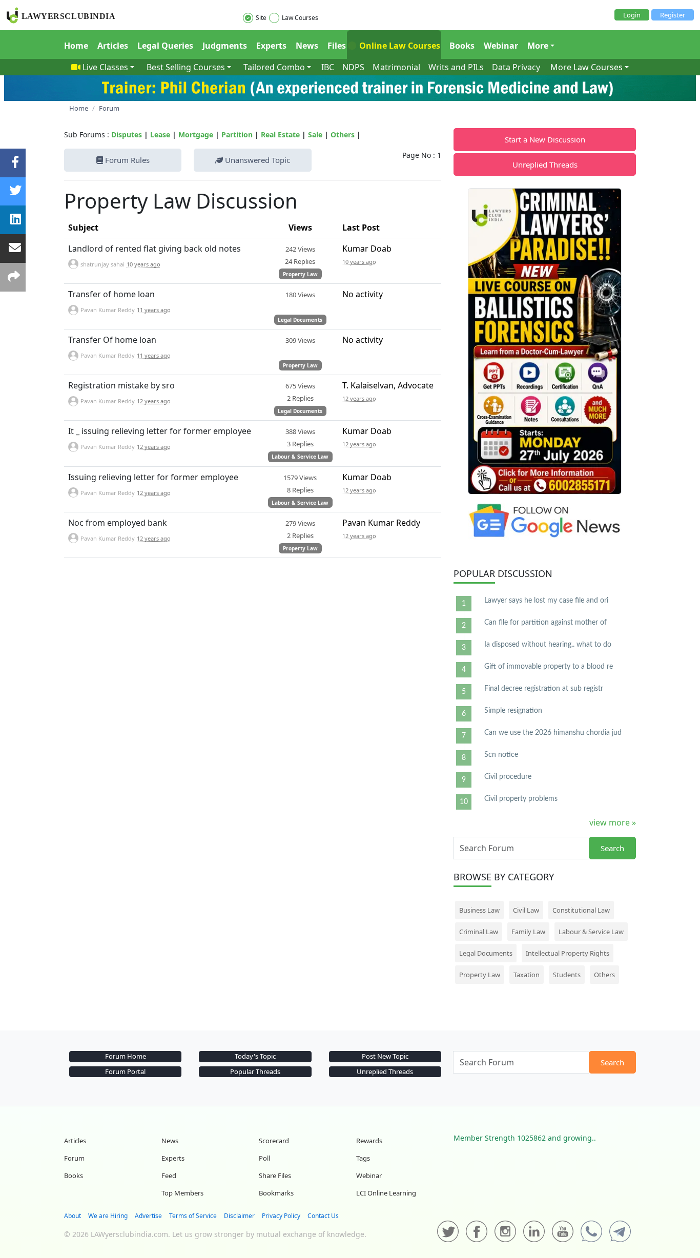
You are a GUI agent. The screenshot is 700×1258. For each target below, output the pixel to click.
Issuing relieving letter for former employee (153, 477)
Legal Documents (300, 319)
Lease (160, 134)
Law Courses (300, 17)
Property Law (300, 274)
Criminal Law (478, 931)
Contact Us (323, 1215)
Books (462, 45)
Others (343, 134)
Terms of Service (193, 1215)
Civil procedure (507, 776)
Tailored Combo (274, 67)
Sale (315, 134)
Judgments (224, 45)
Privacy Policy (281, 1215)
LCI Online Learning (386, 1193)
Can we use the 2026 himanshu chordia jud (553, 732)
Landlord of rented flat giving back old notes (154, 248)
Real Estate (280, 134)
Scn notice (501, 754)
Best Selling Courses (186, 67)
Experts (271, 45)
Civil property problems (521, 798)
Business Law (479, 910)
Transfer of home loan (111, 294)
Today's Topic (255, 1056)
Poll (264, 1158)
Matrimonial (396, 67)
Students (567, 974)
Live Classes (105, 67)
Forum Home (125, 1056)
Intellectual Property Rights (567, 953)
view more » (612, 822)
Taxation (526, 974)
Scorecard (274, 1140)
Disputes (126, 134)
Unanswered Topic (256, 160)
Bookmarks (276, 1193)
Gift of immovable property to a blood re (548, 666)
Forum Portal (125, 1071)
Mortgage (195, 134)
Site (261, 17)
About (72, 1215)
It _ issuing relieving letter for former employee (159, 431)
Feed (168, 1175)
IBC (327, 67)
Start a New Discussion (545, 139)
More (537, 45)
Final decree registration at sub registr (543, 688)
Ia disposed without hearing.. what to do (547, 644)
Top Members (182, 1193)
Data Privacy (516, 67)
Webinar (501, 45)
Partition (237, 134)
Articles (112, 45)
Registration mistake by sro (121, 385)
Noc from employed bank (117, 522)
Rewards (369, 1140)
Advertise (148, 1215)
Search (612, 848)
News (307, 45)
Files (336, 45)
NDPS (353, 67)
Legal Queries (165, 45)
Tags (363, 1158)
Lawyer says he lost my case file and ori (546, 600)
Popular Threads (255, 1071)
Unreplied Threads (545, 164)
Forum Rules (126, 160)
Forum (74, 1158)
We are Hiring (108, 1215)
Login (632, 14)
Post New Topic (385, 1056)
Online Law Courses (398, 45)
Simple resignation (513, 710)
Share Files (275, 1175)
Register (672, 14)
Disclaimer (239, 1215)
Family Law (528, 931)
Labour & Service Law (300, 456)
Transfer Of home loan (112, 339)
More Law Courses (586, 67)
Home (76, 45)
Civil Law (526, 910)
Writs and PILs (456, 67)
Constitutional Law (581, 910)
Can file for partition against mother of (545, 622)
